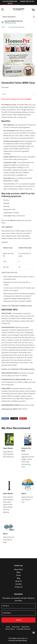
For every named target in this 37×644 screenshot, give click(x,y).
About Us (18, 581)
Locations (18, 584)
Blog (18, 578)
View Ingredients (7, 227)
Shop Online (18, 569)
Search (8, 627)
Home (3, 27)
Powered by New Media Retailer (18, 640)
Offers (18, 572)
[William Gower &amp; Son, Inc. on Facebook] (34, 633)
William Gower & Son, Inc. (20, 638)
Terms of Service (10, 629)
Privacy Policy (16, 627)
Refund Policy (26, 627)
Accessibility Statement (23, 629)
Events (18, 575)
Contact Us (18, 587)
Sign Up (18, 620)
